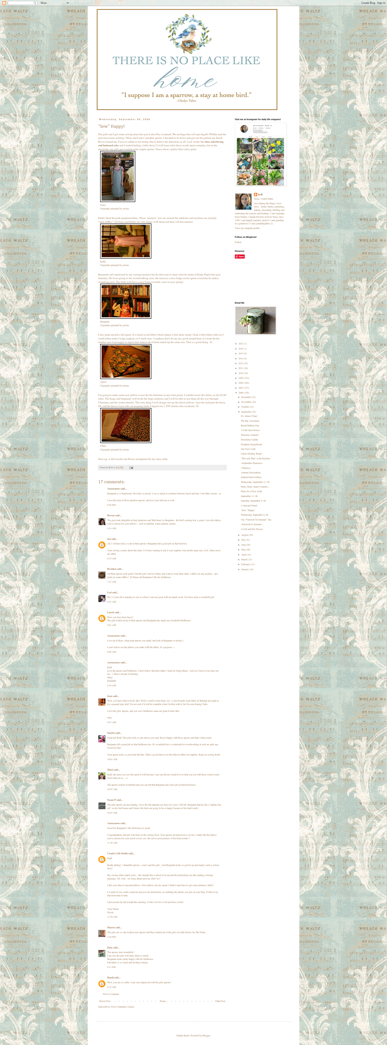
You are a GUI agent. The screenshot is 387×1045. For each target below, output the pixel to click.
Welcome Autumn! (250, 434)
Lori (109, 592)
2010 (241, 373)
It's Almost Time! (249, 415)
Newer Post (104, 1001)
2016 (241, 348)
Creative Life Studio (117, 853)
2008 (241, 382)
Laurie (110, 612)
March (244, 559)
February (246, 564)
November (246, 401)
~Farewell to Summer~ (252, 524)
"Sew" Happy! (248, 510)
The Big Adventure (250, 420)
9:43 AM (111, 722)
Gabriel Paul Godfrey (251, 477)
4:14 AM (111, 528)
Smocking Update (249, 439)
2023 (241, 343)
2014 (241, 358)
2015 (241, 353)
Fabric (103, 445)
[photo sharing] (117, 201)
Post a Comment (111, 994)
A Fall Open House (250, 430)
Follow (238, 242)
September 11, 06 (249, 496)
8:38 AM (111, 986)
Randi (110, 977)
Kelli (260, 194)
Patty (110, 947)
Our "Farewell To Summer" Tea (256, 519)
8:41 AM (111, 601)
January (245, 569)
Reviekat (111, 569)
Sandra (111, 733)
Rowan (111, 515)
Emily (103, 261)
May (243, 549)
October (245, 406)
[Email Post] (131, 467)
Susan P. (111, 800)
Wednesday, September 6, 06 (254, 514)
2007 (241, 387)
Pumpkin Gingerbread (251, 444)
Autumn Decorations (251, 472)
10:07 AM (112, 789)
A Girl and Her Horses (252, 529)
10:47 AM (112, 812)
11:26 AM (112, 842)
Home (163, 1001)
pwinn (126, 208)
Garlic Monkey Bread (251, 453)
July (243, 539)
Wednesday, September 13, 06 (255, 481)
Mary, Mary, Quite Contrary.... (255, 486)
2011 (241, 368)
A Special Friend (249, 505)
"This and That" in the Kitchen (255, 458)
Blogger (206, 1035)
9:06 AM (111, 651)
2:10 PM (111, 936)
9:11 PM (111, 967)
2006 (241, 392)
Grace (103, 204)
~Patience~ (246, 467)
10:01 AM (112, 759)
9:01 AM (111, 625)
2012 (241, 363)
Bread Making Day (250, 425)
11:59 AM (112, 916)
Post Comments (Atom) (122, 1006)
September (246, 411)
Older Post (220, 1001)
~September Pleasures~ (252, 463)
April (244, 554)
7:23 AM (111, 581)
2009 (241, 377)
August (245, 534)
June (243, 544)
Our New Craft (248, 448)
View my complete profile (247, 228)
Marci (110, 769)
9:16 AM (111, 685)
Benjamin (104, 321)
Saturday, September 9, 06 (253, 500)
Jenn (109, 696)
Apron (103, 381)
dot (109, 539)
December (246, 397)
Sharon (111, 927)
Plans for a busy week (251, 491)
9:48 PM (111, 504)
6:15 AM (111, 558)
